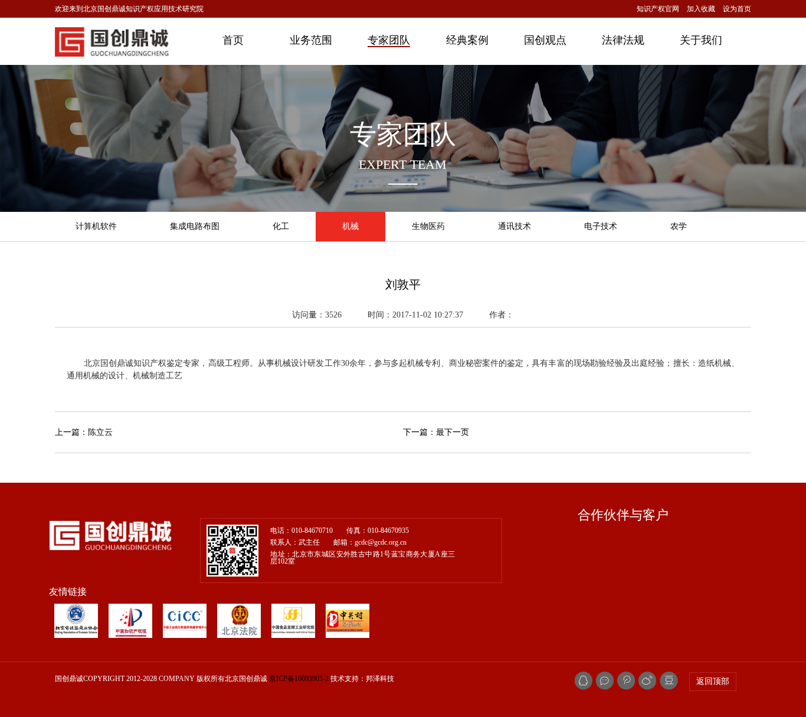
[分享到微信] (605, 681)
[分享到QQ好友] (583, 681)
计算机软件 (96, 226)
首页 (233, 40)
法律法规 (623, 40)
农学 (678, 226)
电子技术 (600, 226)
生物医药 (428, 226)
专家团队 (389, 40)
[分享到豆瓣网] (669, 681)
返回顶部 (712, 681)
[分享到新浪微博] (626, 681)
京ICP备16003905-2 (299, 679)
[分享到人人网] (647, 681)
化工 (281, 226)
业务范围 (311, 40)
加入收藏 (701, 9)
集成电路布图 (194, 226)
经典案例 (467, 40)
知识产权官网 (658, 9)
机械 (350, 226)
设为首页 (737, 9)
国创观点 (545, 40)
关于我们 (701, 40)
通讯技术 (514, 226)
